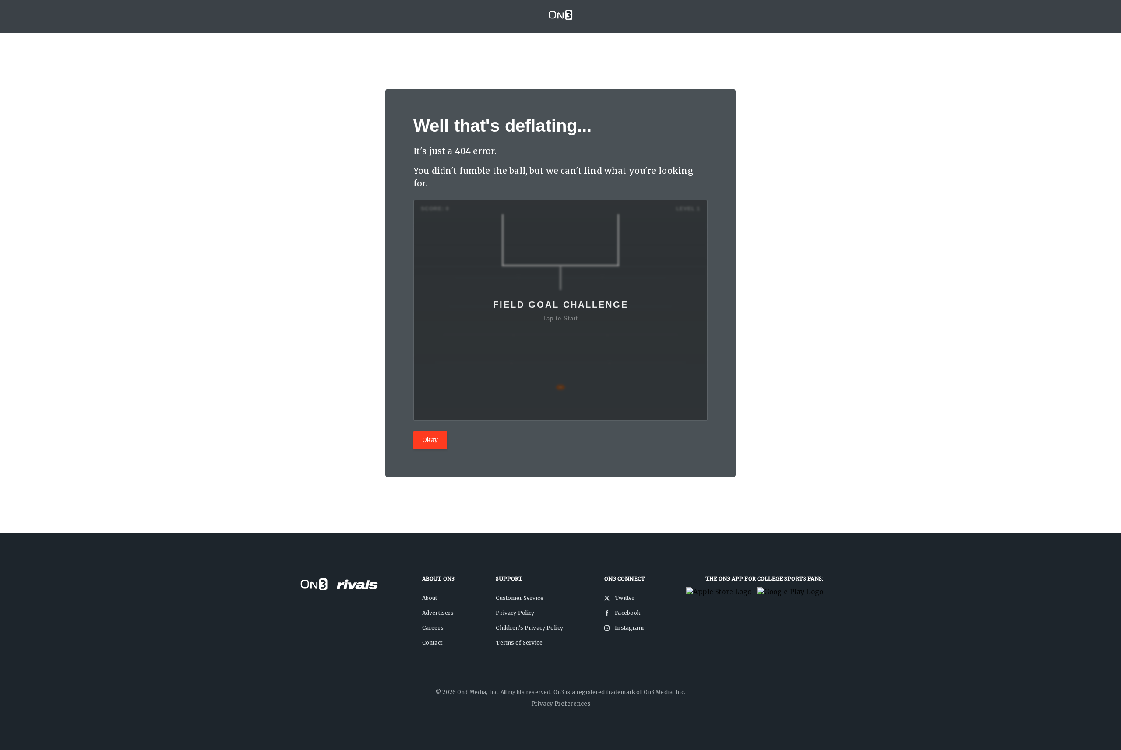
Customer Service (519, 598)
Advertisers (438, 613)
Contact (432, 642)
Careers (433, 627)
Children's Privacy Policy (529, 627)
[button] (560, 310)
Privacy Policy (515, 613)
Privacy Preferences (560, 704)
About (429, 598)
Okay (430, 440)
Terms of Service (519, 642)
